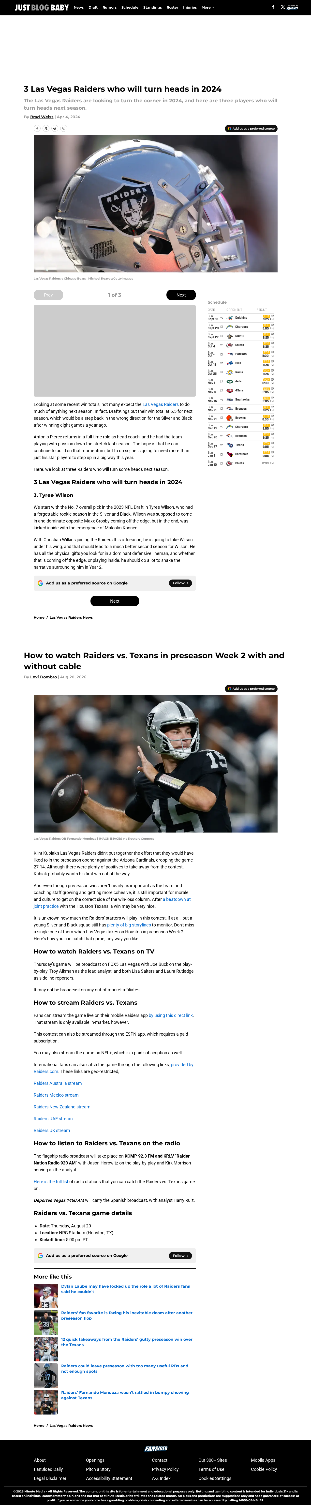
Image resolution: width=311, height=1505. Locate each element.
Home (39, 617)
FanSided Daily (48, 1469)
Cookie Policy (264, 1469)
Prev (48, 295)
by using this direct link (171, 1015)
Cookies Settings (214, 1478)
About (40, 1460)
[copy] (63, 128)
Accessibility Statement (109, 1478)
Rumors (110, 7)
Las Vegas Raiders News (71, 617)
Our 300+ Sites (212, 1460)
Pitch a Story (98, 1469)
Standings (152, 7)
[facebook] (273, 7)
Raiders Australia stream (58, 1083)
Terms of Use (211, 1469)
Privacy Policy (165, 1469)
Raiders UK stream (52, 1130)
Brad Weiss (42, 117)
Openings (95, 1460)
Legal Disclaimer (50, 1478)
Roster (172, 7)
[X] (283, 7)
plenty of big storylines (129, 924)
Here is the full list (51, 1181)
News (79, 7)
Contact (159, 1460)
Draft (93, 7)
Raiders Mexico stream (56, 1095)
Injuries (190, 7)
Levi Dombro (43, 677)
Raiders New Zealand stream (62, 1106)
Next (181, 295)
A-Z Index (161, 1478)
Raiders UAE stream (53, 1118)
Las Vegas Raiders (161, 404)
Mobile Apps (263, 1460)
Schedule (129, 7)
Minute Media (34, 1491)
